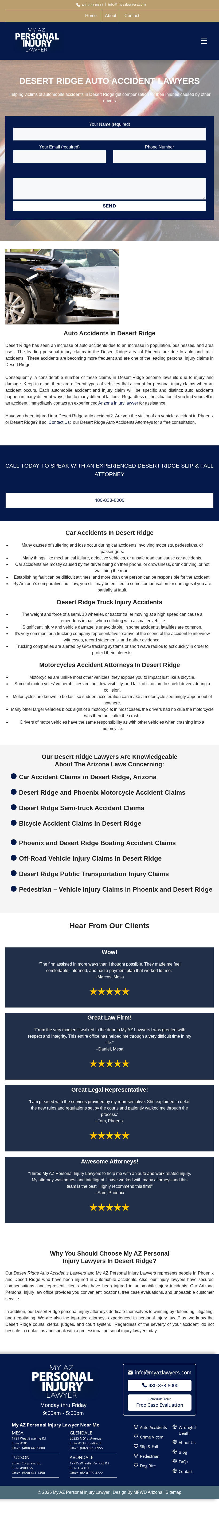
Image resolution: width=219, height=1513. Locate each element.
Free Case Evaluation (159, 1402)
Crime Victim (151, 1437)
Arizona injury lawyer (118, 403)
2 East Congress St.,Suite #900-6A (26, 1465)
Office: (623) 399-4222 (86, 1473)
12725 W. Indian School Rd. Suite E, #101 (90, 1465)
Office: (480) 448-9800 (28, 1448)
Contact (186, 1471)
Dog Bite (148, 1465)
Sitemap (173, 1492)
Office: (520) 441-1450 (28, 1473)
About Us (187, 1442)
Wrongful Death (187, 1430)
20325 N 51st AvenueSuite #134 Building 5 (85, 1440)
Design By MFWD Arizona (137, 1492)
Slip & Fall (149, 1446)
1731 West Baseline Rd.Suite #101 (29, 1440)
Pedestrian (149, 1456)
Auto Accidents (153, 1427)
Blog (183, 1452)
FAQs (183, 1461)
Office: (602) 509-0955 (86, 1448)
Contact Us (59, 422)
